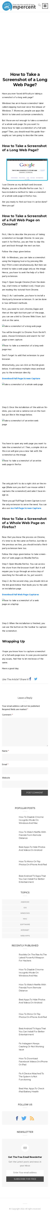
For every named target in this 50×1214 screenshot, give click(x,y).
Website (6, 778)
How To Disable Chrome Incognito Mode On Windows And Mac (31, 820)
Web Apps (25, 936)
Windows (25, 913)
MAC (25, 919)
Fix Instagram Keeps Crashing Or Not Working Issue (31, 1046)
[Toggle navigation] (45, 6)
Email (5, 764)
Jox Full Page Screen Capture (25, 508)
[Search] (39, 5)
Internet (25, 930)
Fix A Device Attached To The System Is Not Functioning (31, 1076)
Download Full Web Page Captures (20, 594)
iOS (25, 908)
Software (25, 924)
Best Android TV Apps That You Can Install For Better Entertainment (32, 879)
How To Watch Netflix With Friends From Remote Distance (32, 835)
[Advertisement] (25, 38)
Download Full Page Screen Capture (21, 378)
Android (25, 902)
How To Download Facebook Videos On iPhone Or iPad (33, 1061)
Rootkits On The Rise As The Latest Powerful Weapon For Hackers (33, 957)
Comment (7, 715)
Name (5, 751)
